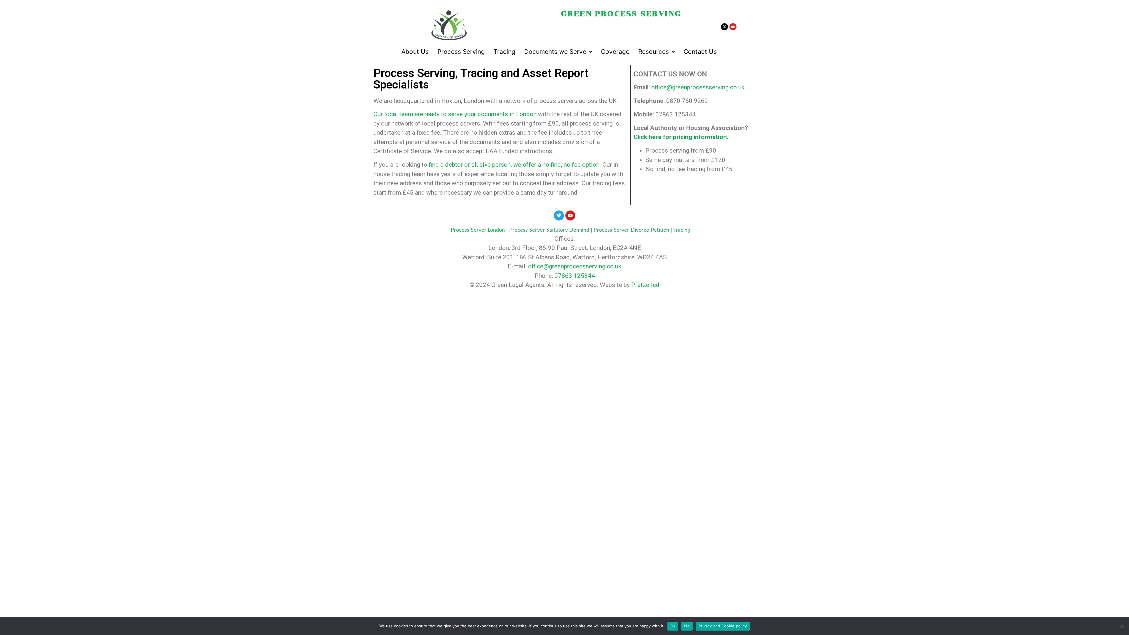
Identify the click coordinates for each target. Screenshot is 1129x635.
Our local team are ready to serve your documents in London (455, 114)
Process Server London (478, 230)
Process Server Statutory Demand (550, 230)
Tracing (681, 230)
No (687, 626)
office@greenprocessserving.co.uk (697, 87)
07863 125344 (575, 275)
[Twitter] (559, 215)
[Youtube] (732, 26)
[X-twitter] (724, 26)
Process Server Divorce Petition (631, 230)
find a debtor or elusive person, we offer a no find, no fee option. (515, 164)
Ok (673, 626)
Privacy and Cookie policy (723, 626)
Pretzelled (645, 284)
